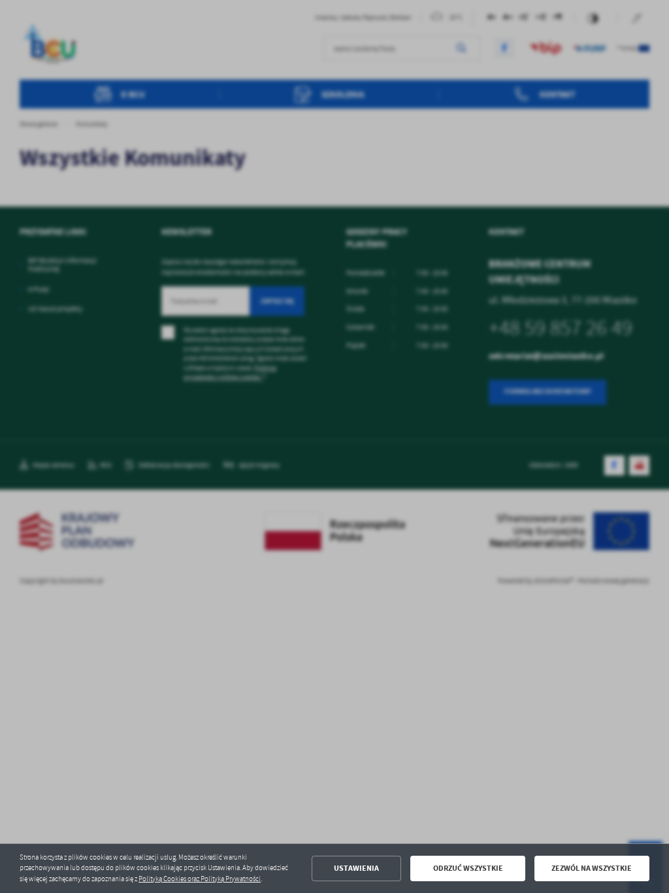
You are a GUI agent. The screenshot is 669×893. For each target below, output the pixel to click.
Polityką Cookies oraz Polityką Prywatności (200, 879)
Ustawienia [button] (356, 868)
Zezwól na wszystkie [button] (591, 868)
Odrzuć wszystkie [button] (468, 868)
